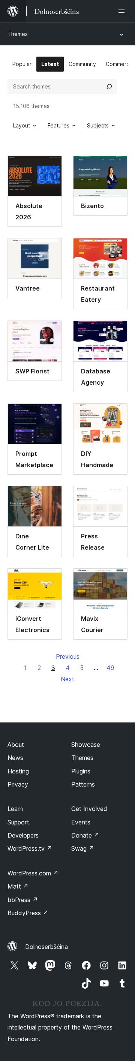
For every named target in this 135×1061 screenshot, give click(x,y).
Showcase (85, 744)
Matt (18, 886)
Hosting (18, 771)
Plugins (80, 771)
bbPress (23, 900)
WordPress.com (33, 873)
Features (58, 125)
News (15, 757)
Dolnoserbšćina (46, 946)
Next (67, 679)
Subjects (98, 125)
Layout (21, 125)
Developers (23, 835)
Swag (82, 848)
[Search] (109, 86)
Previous (68, 656)
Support (18, 822)
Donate (85, 835)
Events (80, 822)
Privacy (18, 784)
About (16, 744)
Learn (15, 808)
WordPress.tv (30, 848)
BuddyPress (28, 913)
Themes (18, 34)
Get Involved (89, 808)
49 (110, 667)
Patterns (83, 784)
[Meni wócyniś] (123, 11)
